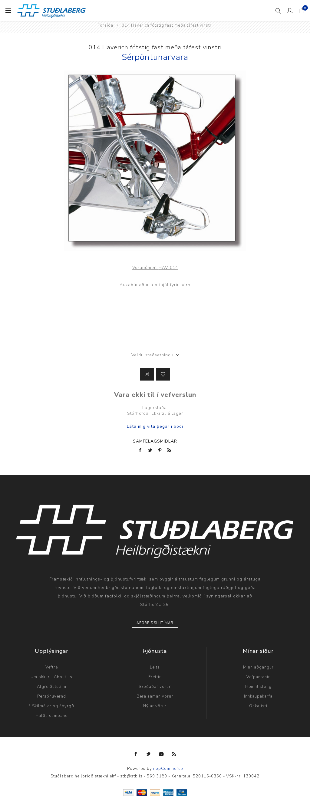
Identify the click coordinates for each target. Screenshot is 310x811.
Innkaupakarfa (258, 696)
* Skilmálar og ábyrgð (51, 706)
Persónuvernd (51, 696)
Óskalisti (258, 706)
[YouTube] (161, 754)
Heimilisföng (258, 686)
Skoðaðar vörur (155, 686)
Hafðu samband (51, 715)
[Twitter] (148, 754)
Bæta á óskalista (163, 374)
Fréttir (154, 677)
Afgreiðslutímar (155, 623)
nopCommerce (168, 768)
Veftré (51, 667)
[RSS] (174, 754)
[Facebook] (136, 754)
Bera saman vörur (155, 696)
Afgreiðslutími (51, 686)
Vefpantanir (258, 677)
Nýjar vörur (155, 706)
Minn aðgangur (258, 667)
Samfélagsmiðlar (155, 441)
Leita (155, 667)
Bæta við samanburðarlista (147, 374)
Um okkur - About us (51, 677)
